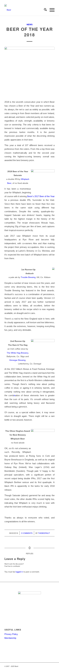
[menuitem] (44, 10)
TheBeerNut (44, 533)
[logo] (24, 10)
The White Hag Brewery (17, 353)
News (30, 24)
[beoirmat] (29, 72)
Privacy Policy (11, 633)
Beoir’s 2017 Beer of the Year (41, 196)
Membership (10, 637)
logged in (19, 571)
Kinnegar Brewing (17, 360)
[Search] (44, 10)
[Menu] (51, 10)
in (14, 395)
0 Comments (27, 533)
